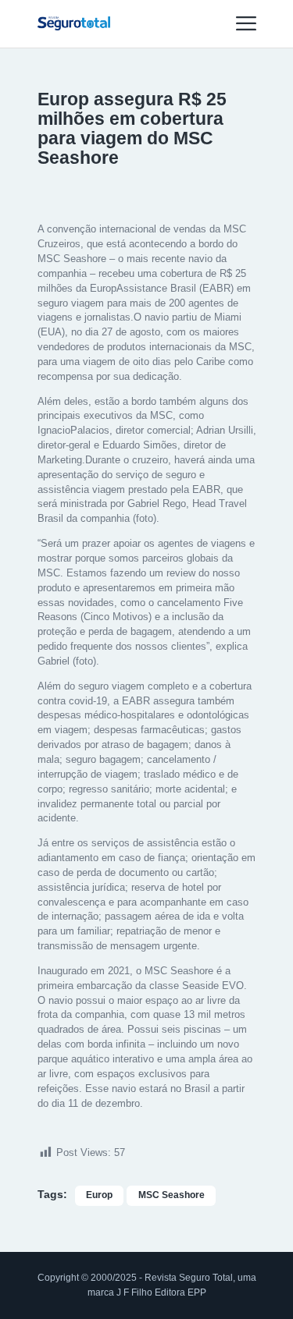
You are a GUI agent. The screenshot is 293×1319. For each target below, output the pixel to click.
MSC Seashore (171, 1195)
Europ (99, 1195)
